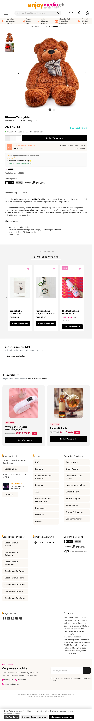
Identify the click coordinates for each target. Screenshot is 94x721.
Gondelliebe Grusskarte (16, 312)
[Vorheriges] (18, 73)
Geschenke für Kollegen (11, 553)
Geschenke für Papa (14, 591)
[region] (46, 73)
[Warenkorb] (87, 13)
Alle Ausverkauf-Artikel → (38, 379)
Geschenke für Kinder (15, 585)
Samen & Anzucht (74, 512)
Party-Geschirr (72, 505)
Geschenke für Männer (15, 598)
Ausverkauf (10, 375)
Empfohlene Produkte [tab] (46, 257)
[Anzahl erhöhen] (18, 138)
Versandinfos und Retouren (43, 477)
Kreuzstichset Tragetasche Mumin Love (46, 312)
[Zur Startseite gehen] (46, 5)
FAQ (37, 462)
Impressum (40, 508)
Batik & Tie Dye (73, 492)
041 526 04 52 (11, 469)
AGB (37, 492)
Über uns (39, 515)
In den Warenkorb (54, 138)
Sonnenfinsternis (74, 519)
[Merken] (27, 269)
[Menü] (6, 13)
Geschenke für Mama (14, 578)
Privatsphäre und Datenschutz (43, 499)
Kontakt (39, 469)
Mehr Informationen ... (12, 713)
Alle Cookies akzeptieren (62, 717)
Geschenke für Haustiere (11, 563)
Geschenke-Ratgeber (13, 536)
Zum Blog (9, 494)
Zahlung (39, 485)
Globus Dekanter (59, 428)
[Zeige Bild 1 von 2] (50, 110)
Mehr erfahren (79, 148)
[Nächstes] (85, 73)
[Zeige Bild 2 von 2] (54, 110)
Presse (38, 521)
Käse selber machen (75, 485)
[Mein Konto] (79, 13)
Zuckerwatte (72, 462)
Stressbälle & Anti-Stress (74, 477)
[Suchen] (58, 13)
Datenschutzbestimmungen (76, 678)
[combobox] (35, 13)
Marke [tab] (24, 193)
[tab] (10, 192)
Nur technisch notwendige (34, 717)
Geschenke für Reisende (11, 544)
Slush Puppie (72, 469)
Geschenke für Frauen (15, 571)
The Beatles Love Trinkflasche (70, 312)
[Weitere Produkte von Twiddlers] (78, 128)
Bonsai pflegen (73, 498)
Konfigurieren (11, 717)
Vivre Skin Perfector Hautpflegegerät (16, 428)
